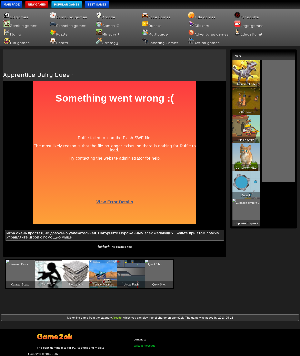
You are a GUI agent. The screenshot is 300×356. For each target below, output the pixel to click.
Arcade (108, 17)
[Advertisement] (114, 58)
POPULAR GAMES (66, 4)
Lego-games (252, 26)
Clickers (201, 26)
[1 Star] (99, 246)
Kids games (205, 17)
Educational (251, 34)
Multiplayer (158, 34)
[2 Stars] (101, 246)
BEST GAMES (97, 4)
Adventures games (211, 34)
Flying (15, 34)
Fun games (20, 43)
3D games (19, 17)
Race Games (159, 17)
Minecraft (110, 34)
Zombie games (23, 26)
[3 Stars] (103, 246)
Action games (207, 43)
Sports (62, 43)
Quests (154, 26)
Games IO (110, 26)
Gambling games (71, 17)
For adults (250, 17)
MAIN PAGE (12, 4)
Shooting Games (163, 43)
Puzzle (62, 34)
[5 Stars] (108, 246)
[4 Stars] (106, 246)
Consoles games (71, 26)
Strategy (110, 43)
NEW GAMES (37, 4)
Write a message (145, 345)
